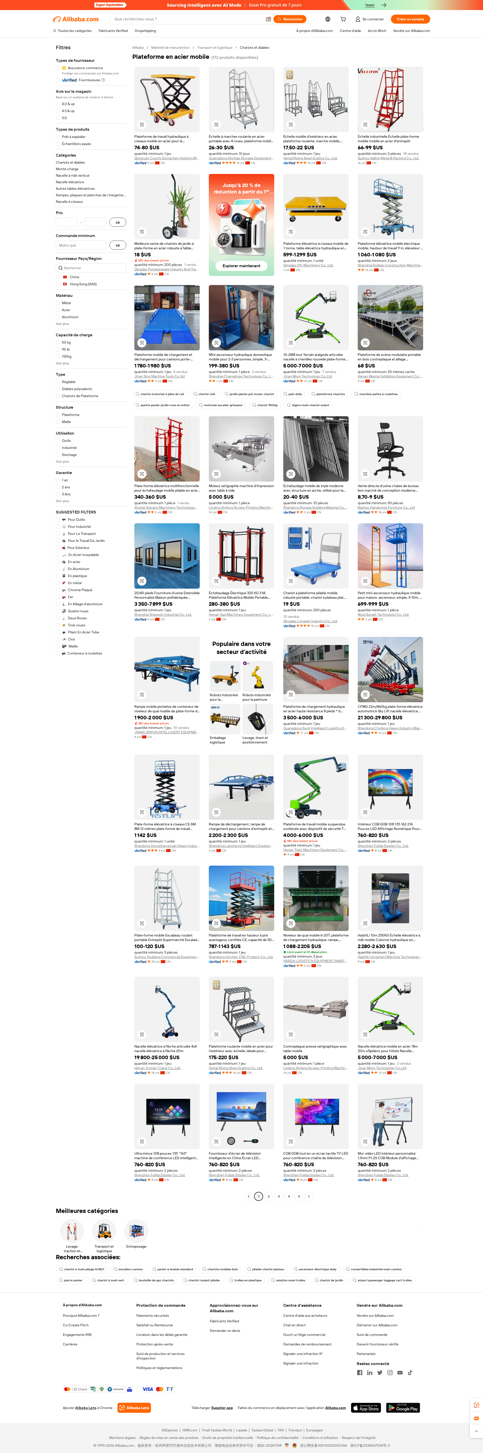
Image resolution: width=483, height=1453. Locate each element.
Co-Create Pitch (76, 1325)
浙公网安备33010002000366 (323, 1445)
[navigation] (91, 622)
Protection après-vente (154, 1344)
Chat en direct (294, 1325)
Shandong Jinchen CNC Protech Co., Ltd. (241, 957)
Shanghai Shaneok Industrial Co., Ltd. (163, 615)
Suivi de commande (372, 1335)
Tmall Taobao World (217, 1430)
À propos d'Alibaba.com (82, 1305)
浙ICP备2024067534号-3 (370, 1445)
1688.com (189, 1430)
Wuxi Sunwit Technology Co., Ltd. (383, 615)
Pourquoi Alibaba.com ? (81, 1316)
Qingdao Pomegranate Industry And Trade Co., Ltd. (167, 269)
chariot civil (206, 394)
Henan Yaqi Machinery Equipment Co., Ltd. (241, 615)
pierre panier (73, 1280)
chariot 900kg (267, 405)
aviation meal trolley (290, 1280)
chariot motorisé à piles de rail (162, 394)
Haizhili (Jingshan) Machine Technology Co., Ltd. (390, 957)
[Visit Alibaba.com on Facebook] (360, 1373)
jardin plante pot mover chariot (252, 394)
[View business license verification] (287, 1445)
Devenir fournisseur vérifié (377, 1344)
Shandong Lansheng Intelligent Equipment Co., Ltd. (241, 846)
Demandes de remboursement (307, 1344)
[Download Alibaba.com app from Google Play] (403, 1408)
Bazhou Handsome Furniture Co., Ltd (386, 507)
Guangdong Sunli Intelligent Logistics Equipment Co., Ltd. (316, 728)
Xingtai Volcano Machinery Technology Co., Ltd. (167, 507)
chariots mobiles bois (223, 1269)
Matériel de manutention (170, 47)
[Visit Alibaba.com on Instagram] (390, 1373)
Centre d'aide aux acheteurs (305, 1316)
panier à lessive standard (175, 1269)
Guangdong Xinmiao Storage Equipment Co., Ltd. (241, 158)
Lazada (241, 1430)
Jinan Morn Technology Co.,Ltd (307, 376)
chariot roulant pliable (204, 1280)
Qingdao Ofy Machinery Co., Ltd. (308, 265)
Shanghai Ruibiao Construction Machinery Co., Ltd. (390, 265)
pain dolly (295, 394)
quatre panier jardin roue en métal (165, 405)
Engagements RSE (77, 1335)
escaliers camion (131, 1269)
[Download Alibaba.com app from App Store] (366, 1408)
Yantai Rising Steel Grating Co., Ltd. (310, 158)
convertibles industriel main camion (376, 1269)
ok (118, 222)
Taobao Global (262, 1430)
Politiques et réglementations (159, 1368)
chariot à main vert (110, 1280)
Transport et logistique (214, 47)
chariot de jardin (331, 1280)
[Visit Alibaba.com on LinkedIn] (370, 1373)
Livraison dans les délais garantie (161, 1335)
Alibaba (138, 47)
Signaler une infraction (300, 1363)
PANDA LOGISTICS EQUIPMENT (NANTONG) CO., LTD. (316, 961)
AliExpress (170, 1430)
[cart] (344, 20)
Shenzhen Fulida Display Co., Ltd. (383, 846)
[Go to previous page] (248, 1196)
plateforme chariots (330, 394)
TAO (280, 1430)
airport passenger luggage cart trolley (385, 1280)
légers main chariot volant (310, 405)
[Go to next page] (308, 1196)
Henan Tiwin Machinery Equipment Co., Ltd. (316, 850)
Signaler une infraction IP (303, 1354)
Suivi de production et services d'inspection (160, 1356)
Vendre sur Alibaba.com (375, 1316)
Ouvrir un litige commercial (304, 1335)
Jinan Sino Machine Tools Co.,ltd (159, 376)
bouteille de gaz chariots (156, 1280)
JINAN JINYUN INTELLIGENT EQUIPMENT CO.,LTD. (167, 732)
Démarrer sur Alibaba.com (377, 1325)
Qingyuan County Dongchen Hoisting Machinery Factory (167, 158)
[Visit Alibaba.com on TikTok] (410, 1373)
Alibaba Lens (85, 1408)
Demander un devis (225, 1331)
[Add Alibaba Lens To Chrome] (134, 1408)
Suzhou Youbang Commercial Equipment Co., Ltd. (167, 957)
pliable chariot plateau (268, 1269)
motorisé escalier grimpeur (223, 405)
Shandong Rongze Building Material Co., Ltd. (316, 507)
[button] (268, 19)
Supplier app (222, 1408)
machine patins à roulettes (378, 394)
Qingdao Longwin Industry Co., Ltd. (310, 621)
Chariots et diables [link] (254, 47)
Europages (314, 1430)
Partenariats (366, 1354)
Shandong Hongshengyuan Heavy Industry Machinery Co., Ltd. (167, 846)
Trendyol (295, 1430)
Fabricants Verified (224, 1321)
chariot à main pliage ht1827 (84, 1269)
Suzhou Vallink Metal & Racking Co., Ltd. (388, 158)
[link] (476, 1405)
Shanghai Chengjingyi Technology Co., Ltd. (241, 376)
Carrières (70, 1344)
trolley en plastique (248, 1280)
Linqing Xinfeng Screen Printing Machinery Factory (241, 507)
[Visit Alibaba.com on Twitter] (380, 1373)
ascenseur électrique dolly (317, 1269)
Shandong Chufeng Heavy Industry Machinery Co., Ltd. (390, 728)
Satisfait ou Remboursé (154, 1325)
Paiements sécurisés (152, 1316)
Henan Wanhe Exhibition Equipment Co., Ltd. (390, 376)
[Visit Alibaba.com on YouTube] (400, 1373)
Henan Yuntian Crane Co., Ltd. (157, 1068)
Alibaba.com (335, 1408)
